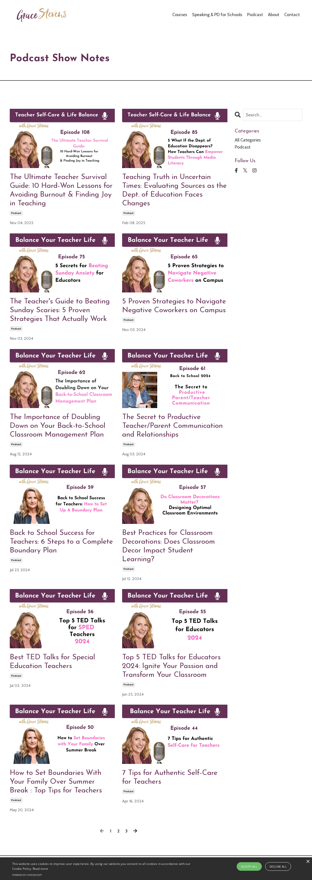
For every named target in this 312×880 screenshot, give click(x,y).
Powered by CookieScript (27, 875)
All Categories (248, 140)
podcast (16, 213)
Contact (292, 14)
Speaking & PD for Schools (217, 14)
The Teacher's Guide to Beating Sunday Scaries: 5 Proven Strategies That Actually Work (60, 310)
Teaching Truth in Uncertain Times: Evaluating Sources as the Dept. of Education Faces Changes (174, 190)
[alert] (156, 868)
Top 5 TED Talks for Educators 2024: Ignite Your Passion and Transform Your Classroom (171, 666)
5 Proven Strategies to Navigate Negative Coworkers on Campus (174, 306)
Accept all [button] (249, 866)
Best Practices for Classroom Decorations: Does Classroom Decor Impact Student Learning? (168, 546)
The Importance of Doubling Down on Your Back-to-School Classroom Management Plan (57, 426)
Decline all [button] (278, 866)
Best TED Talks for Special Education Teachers (52, 662)
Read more (40, 869)
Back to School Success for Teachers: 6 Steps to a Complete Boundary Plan (61, 541)
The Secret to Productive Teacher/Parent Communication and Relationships (172, 426)
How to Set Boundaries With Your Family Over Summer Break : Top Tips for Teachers (56, 781)
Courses (179, 14)
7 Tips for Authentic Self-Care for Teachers (169, 777)
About (273, 14)
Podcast (255, 14)
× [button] (308, 861)
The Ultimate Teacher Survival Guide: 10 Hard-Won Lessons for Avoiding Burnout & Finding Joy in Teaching (61, 190)
